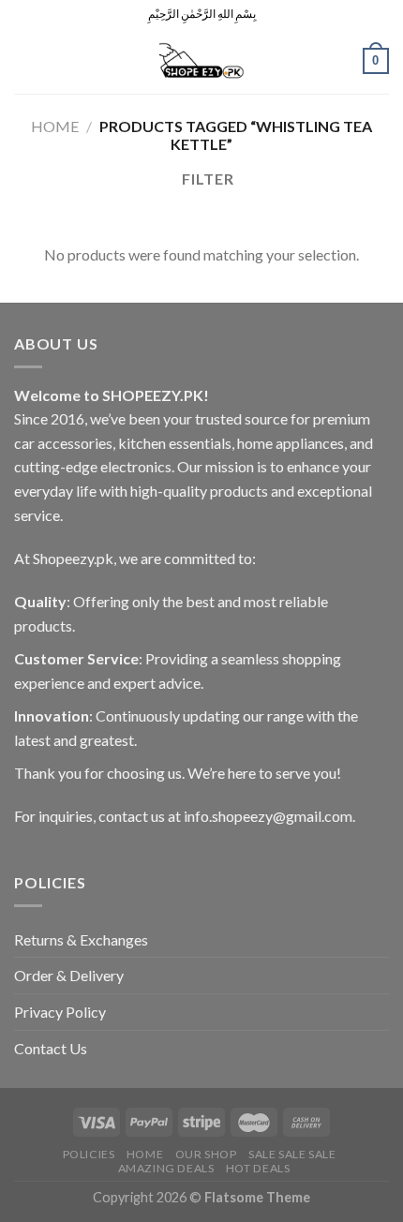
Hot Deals (258, 1168)
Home (55, 126)
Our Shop (206, 1154)
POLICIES (89, 1154)
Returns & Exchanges (81, 939)
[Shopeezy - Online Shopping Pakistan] (201, 61)
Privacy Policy (60, 1012)
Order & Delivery (69, 975)
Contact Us (50, 1048)
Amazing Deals (166, 1168)
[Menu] (25, 60)
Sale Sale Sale (292, 1154)
